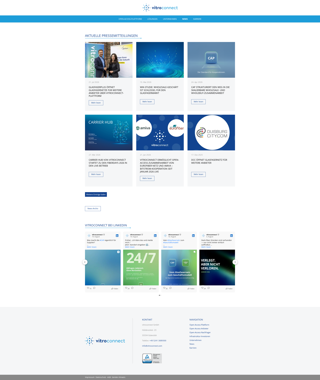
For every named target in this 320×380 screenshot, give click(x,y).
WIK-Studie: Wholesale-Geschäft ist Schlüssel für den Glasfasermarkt (159, 90)
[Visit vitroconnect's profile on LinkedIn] (89, 236)
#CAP (102, 240)
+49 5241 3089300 (158, 340)
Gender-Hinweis (118, 377)
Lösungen (152, 19)
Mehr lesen (96, 102)
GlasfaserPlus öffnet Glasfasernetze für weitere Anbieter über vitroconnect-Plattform (106, 91)
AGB (109, 377)
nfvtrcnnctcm (152, 346)
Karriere (197, 19)
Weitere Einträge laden (96, 194)
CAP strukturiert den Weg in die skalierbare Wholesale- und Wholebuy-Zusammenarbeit (210, 90)
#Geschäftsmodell (170, 242)
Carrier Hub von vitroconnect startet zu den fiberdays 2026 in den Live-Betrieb (108, 162)
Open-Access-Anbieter (199, 328)
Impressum (89, 377)
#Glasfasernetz (173, 240)
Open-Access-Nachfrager (200, 332)
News (185, 19)
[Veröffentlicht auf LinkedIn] (117, 235)
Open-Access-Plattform (130, 19)
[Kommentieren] (93, 288)
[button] (85, 262)
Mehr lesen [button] (91, 247)
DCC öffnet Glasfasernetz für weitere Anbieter (209, 161)
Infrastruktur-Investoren (200, 336)
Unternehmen (170, 19)
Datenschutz (101, 377)
